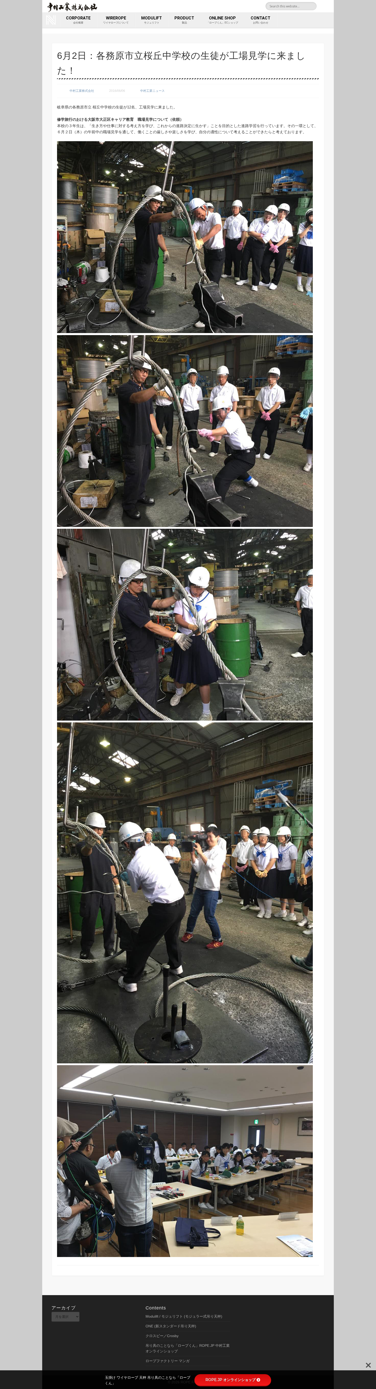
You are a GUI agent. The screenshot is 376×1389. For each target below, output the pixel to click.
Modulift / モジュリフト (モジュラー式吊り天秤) (184, 1316)
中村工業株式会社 (82, 91)
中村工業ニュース (152, 91)
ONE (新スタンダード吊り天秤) (171, 1326)
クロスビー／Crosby (162, 1336)
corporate (78, 20)
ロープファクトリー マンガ (168, 1361)
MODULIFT (151, 20)
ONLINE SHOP (222, 20)
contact (260, 20)
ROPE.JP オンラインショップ (230, 1379)
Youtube (328, 6)
